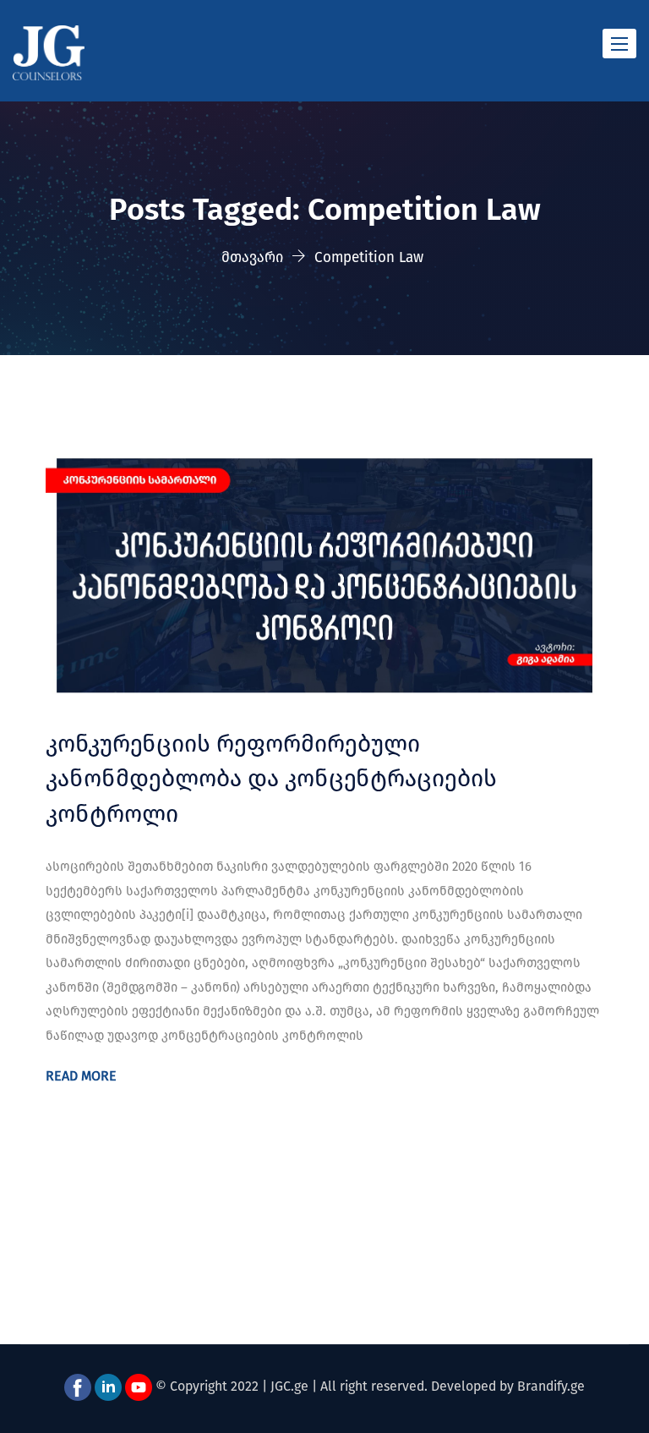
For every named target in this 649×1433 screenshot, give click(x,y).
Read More (81, 1076)
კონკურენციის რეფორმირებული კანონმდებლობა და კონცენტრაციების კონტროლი (271, 779)
